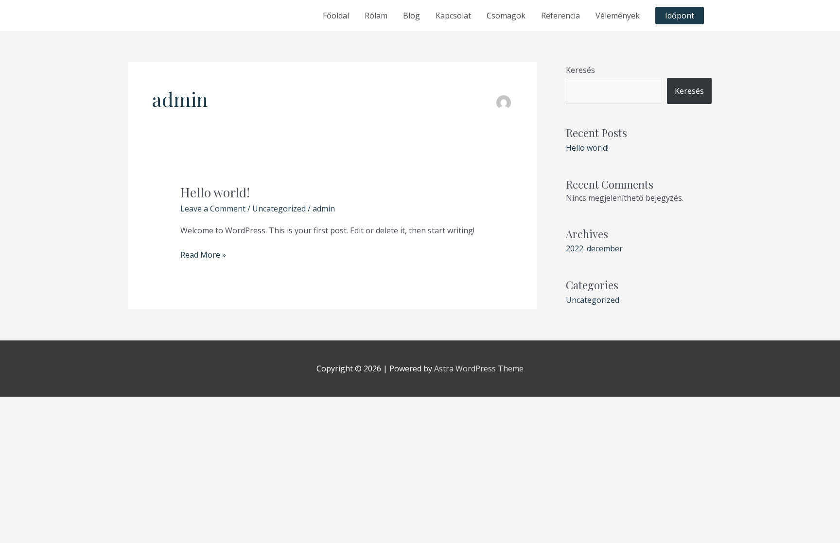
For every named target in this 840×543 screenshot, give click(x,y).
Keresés (580, 70)
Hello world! (215, 192)
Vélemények (617, 15)
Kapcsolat (453, 15)
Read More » (203, 254)
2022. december (594, 248)
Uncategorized (279, 208)
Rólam (376, 15)
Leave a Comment (212, 208)
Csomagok (506, 15)
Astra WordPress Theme (479, 368)
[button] (679, 15)
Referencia (560, 15)
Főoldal (336, 15)
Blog (411, 15)
